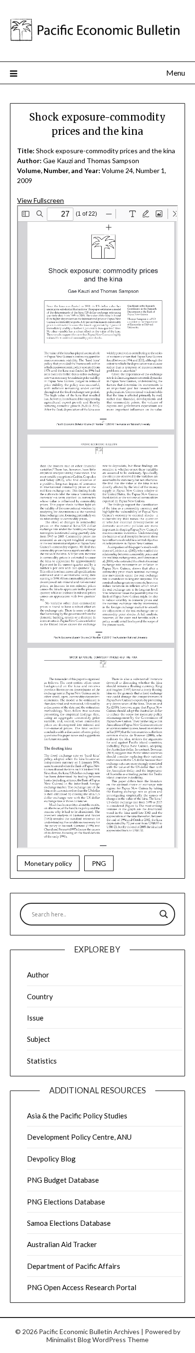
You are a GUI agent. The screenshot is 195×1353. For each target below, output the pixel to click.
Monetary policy (48, 863)
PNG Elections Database (66, 1201)
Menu (175, 72)
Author (38, 974)
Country (40, 996)
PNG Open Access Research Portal (81, 1287)
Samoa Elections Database (69, 1223)
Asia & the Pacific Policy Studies (77, 1115)
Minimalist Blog (68, 1340)
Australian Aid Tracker (62, 1244)
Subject (38, 1039)
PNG (99, 863)
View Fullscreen (40, 200)
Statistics (42, 1060)
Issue (35, 1017)
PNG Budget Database (63, 1180)
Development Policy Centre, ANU (79, 1137)
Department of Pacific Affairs (73, 1266)
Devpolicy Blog (51, 1158)
